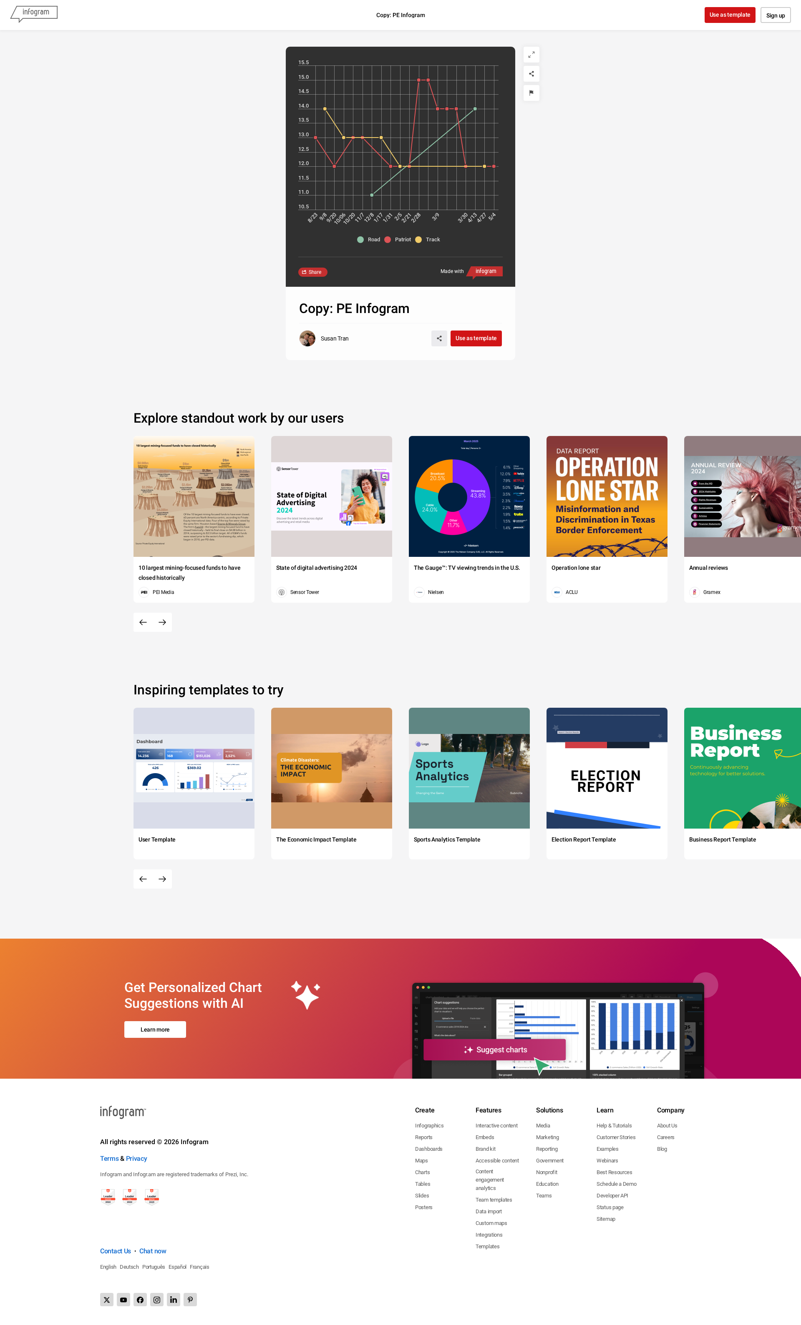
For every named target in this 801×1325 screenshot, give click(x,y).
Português (153, 1267)
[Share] (531, 74)
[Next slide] (162, 622)
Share (315, 272)
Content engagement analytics (490, 1179)
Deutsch (129, 1267)
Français (199, 1267)
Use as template (730, 14)
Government (550, 1160)
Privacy (136, 1158)
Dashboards (429, 1149)
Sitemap (606, 1219)
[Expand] (531, 55)
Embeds (485, 1137)
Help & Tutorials (614, 1125)
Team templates (494, 1200)
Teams (544, 1195)
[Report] (531, 93)
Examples (608, 1149)
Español (177, 1267)
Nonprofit (546, 1172)
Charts (422, 1172)
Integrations (489, 1235)
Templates (487, 1246)
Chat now (152, 1251)
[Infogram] (34, 15)
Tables (422, 1184)
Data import (489, 1211)
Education (547, 1184)
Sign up (775, 15)
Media (543, 1125)
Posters (424, 1207)
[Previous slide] (143, 622)
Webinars (607, 1160)
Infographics (429, 1125)
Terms (109, 1158)
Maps (421, 1160)
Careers (666, 1137)
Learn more (155, 1029)
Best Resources (614, 1172)
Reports (424, 1137)
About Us (667, 1125)
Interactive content (496, 1125)
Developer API (612, 1195)
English (108, 1267)
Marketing (547, 1137)
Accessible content (497, 1160)
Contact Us (115, 1251)
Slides (422, 1195)
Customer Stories (616, 1137)
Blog (662, 1149)
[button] (370, 239)
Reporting (546, 1149)
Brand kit (485, 1149)
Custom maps (491, 1223)
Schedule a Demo (617, 1184)
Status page (610, 1207)
